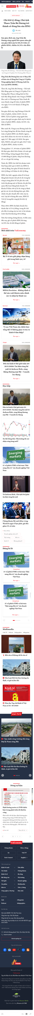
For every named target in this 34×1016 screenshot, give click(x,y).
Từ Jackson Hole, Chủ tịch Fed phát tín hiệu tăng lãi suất (16, 496)
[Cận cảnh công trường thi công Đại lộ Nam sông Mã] (16, 727)
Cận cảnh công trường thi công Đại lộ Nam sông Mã (15, 739)
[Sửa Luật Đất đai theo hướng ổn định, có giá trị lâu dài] (15, 755)
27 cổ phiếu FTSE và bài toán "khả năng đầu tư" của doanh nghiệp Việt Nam (16, 468)
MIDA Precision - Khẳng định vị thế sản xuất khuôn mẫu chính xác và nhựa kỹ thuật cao (16, 293)
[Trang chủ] (2, 11)
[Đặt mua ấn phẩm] (28, 6)
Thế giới (5, 342)
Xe (23, 1)
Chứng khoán (6, 1)
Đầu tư (14, 10)
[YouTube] (14, 947)
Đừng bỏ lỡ (8, 549)
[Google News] (26, 1014)
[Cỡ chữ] (23, 1014)
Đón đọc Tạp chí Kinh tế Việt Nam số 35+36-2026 (14, 704)
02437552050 (8, 932)
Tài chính (21, 10)
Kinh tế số (29, 10)
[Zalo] (23, 947)
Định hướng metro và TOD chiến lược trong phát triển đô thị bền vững (15, 808)
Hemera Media (24, 998)
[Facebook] (5, 947)
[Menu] (2, 1014)
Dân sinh (5, 235)
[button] (14, 619)
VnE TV (27, 1)
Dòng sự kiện (16, 784)
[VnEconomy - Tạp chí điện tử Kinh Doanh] (16, 840)
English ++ (24, 855)
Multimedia (8, 629)
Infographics (18, 632)
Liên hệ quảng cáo (16, 936)
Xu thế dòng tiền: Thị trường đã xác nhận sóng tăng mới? (16, 440)
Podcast (11, 632)
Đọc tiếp (6, 386)
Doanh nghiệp (6, 269)
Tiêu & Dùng (16, 1)
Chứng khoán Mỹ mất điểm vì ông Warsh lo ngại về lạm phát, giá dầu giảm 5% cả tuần (15, 523)
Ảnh (2, 898)
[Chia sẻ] (30, 1014)
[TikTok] (18, 947)
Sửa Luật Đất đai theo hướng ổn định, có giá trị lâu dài (16, 679)
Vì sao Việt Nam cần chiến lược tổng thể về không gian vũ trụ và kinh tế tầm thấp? (16, 329)
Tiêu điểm (7, 10)
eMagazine (26, 632)
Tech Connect (8, 855)
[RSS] (28, 947)
